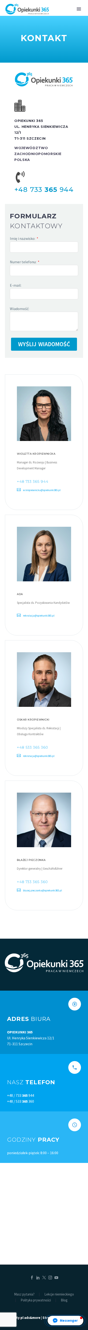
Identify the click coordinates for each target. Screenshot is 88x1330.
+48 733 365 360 (32, 882)
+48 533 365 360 (32, 747)
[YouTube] (56, 1277)
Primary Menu (79, 9)
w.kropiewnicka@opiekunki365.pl (42, 490)
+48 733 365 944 (32, 481)
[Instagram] (50, 1277)
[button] (65, 1320)
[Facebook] (32, 1277)
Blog (64, 1300)
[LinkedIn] (38, 1277)
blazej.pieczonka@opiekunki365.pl (42, 890)
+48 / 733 (17, 1095)
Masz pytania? (24, 1294)
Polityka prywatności (36, 1300)
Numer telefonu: (23, 261)
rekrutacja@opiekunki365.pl (38, 615)
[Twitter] (44, 1277)
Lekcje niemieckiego (59, 1294)
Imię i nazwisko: (23, 238)
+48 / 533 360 (20, 1101)
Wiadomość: (19, 308)
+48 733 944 (43, 190)
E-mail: (15, 285)
